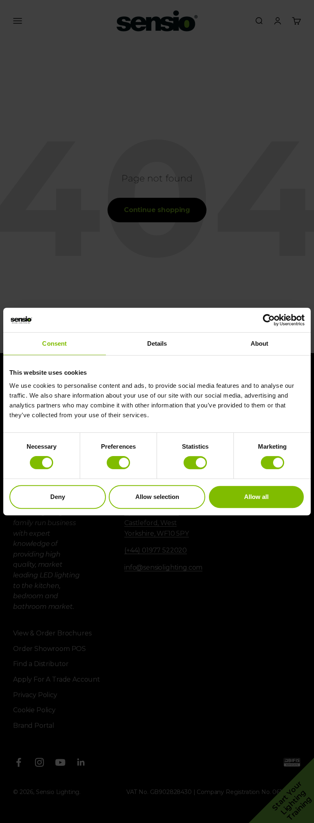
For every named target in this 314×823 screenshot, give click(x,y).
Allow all (256, 496)
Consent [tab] (54, 343)
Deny (57, 496)
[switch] (118, 462)
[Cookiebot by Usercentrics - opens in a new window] (269, 320)
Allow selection (157, 496)
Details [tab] (157, 343)
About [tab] (260, 343)
